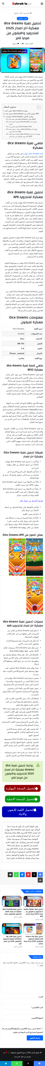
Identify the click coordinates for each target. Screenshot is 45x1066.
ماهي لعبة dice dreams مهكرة (16, 111)
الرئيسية (27, 13)
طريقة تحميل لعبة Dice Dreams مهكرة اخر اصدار (23, 123)
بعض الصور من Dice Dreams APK (20, 126)
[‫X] (34, 874)
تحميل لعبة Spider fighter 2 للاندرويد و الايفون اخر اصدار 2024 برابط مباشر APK (33, 913)
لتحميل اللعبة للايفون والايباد (21, 812)
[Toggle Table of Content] (37, 107)
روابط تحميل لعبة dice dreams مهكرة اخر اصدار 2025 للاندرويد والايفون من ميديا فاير (24, 135)
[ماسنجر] (22, 874)
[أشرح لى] (22, 3)
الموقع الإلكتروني (37, 1018)
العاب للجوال (18, 13)
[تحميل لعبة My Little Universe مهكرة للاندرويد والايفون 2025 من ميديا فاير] (12, 928)
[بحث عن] (3, 4)
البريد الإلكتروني (37, 1007)
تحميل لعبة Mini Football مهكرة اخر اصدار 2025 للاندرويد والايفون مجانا (12, 912)
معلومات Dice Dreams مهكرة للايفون (19, 116)
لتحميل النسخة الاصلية (20, 799)
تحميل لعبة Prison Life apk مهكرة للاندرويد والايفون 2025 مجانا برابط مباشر (33, 940)
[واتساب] (16, 874)
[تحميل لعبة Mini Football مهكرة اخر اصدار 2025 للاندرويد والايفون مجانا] (12, 901)
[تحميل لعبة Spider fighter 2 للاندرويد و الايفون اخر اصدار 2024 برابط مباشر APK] (33, 901)
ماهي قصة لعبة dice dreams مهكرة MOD (22, 119)
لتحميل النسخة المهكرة (20, 788)
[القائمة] (42, 4)
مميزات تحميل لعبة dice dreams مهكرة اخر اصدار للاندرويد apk (23, 130)
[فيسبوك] (40, 874)
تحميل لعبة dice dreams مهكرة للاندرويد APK (22, 114)
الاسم (40, 997)
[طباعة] (40, 880)
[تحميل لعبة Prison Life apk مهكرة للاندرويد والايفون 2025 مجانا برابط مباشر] (33, 928)
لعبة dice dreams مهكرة (33, 153)
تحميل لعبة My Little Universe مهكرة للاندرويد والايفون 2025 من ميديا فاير (12, 940)
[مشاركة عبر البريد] (10, 874)
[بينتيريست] (28, 874)
